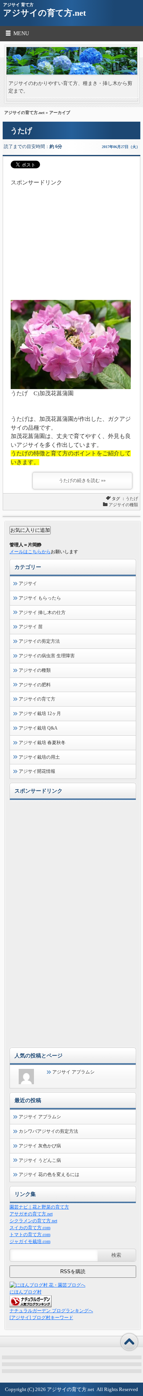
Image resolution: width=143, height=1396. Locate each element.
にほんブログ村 (26, 1292)
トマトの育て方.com (30, 1234)
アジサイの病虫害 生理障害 (47, 655)
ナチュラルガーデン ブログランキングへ (51, 1310)
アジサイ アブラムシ (73, 1072)
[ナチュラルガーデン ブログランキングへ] (30, 1305)
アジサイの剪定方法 (39, 641)
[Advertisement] (71, 235)
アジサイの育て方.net (44, 13)
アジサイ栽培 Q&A (38, 728)
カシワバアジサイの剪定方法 (48, 1131)
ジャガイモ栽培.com (30, 1241)
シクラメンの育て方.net (33, 1220)
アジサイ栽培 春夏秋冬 (42, 742)
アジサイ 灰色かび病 (40, 1145)
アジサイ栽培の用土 (39, 757)
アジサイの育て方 (37, 699)
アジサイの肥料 (35, 684)
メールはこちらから (30, 551)
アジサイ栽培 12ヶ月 (40, 713)
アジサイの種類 (123, 504)
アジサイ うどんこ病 (40, 1160)
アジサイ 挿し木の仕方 (42, 612)
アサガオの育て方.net (31, 1214)
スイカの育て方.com (30, 1227)
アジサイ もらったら (40, 598)
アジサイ (28, 583)
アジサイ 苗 (31, 626)
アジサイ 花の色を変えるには (49, 1174)
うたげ (21, 131)
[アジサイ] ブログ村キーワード (41, 1317)
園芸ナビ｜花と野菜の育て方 (39, 1207)
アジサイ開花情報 (37, 771)
